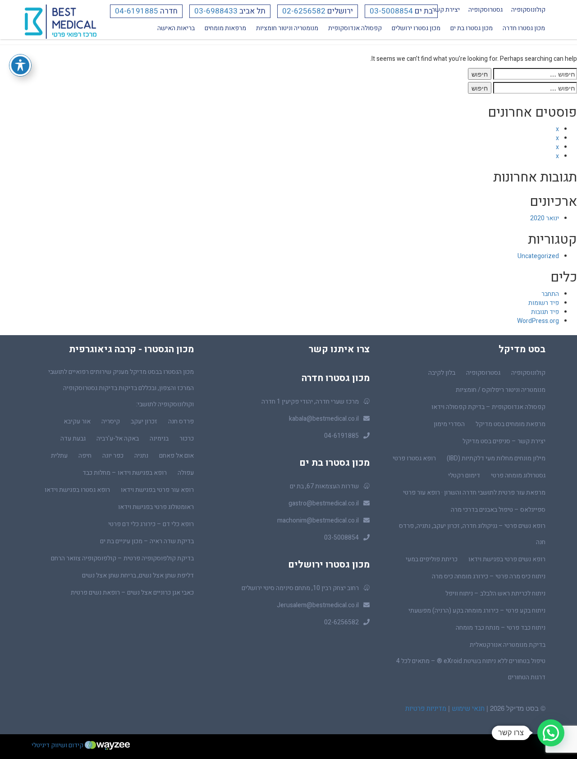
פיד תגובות (545, 312)
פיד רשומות (543, 303)
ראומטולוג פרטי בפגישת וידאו (156, 507)
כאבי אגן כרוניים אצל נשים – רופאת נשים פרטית (132, 592)
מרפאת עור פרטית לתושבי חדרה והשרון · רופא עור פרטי (474, 492)
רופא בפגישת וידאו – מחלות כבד (124, 472)
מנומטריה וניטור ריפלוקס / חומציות (500, 390)
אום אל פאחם (176, 455)
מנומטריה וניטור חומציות (287, 28)
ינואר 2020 (544, 218)
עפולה (186, 472)
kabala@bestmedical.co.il (324, 418)
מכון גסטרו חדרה (524, 28)
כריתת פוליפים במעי (432, 559)
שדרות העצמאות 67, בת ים (324, 486)
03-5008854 (391, 11)
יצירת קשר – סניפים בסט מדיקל (504, 441)
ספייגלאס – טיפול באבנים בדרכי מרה (498, 509)
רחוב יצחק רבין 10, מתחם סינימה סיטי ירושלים (300, 588)
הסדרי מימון (449, 424)
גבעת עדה (73, 438)
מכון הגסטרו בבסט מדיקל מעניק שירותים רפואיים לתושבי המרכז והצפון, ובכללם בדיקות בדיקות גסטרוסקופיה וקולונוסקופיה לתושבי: (121, 388)
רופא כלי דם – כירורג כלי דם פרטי (151, 524)
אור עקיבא (77, 421)
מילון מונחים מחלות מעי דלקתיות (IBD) (496, 458)
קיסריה (110, 421)
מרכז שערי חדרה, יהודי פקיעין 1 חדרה (310, 401)
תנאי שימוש (467, 709)
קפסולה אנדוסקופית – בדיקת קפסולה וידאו (488, 407)
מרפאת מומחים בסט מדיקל (510, 424)
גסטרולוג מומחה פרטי (518, 475)
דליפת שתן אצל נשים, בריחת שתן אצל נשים (138, 575)
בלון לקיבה (441, 372)
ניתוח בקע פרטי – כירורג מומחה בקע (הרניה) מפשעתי (476, 610)
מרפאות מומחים (225, 28)
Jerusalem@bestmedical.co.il (318, 605)
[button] (550, 732)
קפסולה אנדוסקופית (355, 28)
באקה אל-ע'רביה (117, 438)
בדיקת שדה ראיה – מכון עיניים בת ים (147, 541)
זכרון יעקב (144, 421)
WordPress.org (538, 321)
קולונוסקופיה (528, 9)
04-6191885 (136, 11)
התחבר (550, 294)
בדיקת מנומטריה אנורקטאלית (507, 645)
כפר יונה (113, 455)
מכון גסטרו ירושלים (416, 28)
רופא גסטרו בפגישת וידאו (77, 490)
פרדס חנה (181, 421)
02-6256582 (303, 11)
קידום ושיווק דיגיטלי (58, 745)
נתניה (141, 455)
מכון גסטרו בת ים (471, 28)
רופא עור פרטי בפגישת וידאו (157, 490)
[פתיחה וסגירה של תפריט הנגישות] (20, 65)
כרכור (186, 438)
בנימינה (159, 438)
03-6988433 (216, 11)
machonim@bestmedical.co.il (318, 520)
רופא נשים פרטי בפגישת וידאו (506, 559)
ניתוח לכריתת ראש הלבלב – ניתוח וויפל (495, 593)
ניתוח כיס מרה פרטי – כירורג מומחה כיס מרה (488, 576)
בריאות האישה (176, 28)
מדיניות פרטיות (425, 709)
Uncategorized (538, 256)
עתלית (59, 455)
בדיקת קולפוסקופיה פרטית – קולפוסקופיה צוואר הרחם (122, 558)
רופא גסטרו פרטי (414, 458)
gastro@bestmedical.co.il (323, 503)
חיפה (85, 455)
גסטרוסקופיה (485, 9)
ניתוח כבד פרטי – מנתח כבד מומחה (500, 627)
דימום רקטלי (464, 475)
